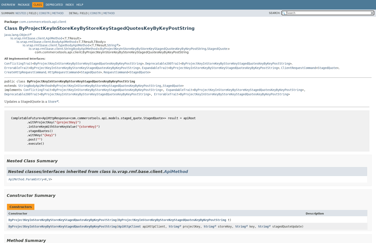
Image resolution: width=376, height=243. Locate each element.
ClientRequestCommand (298, 68)
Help (79, 4)
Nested (20, 13)
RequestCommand (116, 72)
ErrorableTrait (16, 68)
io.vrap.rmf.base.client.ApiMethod (36, 38)
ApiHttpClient (129, 226)
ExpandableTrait (155, 68)
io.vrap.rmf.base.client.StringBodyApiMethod (63, 48)
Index (69, 4)
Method (58, 13)
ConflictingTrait (18, 63)
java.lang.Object (16, 35)
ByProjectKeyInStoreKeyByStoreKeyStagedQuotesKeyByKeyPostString (153, 48)
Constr (44, 13)
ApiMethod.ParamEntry (25, 179)
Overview (8, 4)
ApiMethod (176, 171)
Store (52, 101)
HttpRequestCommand (63, 72)
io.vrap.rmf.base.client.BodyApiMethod (46, 42)
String (111, 45)
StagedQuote (217, 48)
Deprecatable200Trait (162, 63)
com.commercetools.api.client (42, 21)
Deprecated (54, 4)
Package (24, 4)
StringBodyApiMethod (34, 85)
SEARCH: (274, 13)
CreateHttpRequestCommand (25, 72)
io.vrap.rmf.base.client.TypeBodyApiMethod (56, 45)
